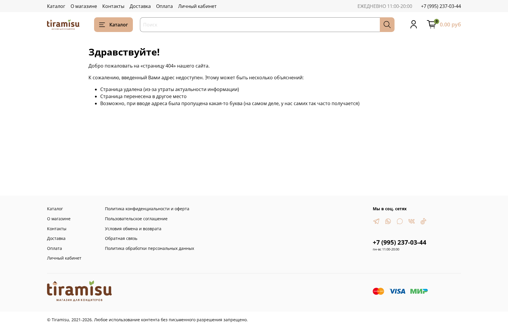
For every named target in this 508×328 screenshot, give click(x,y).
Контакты (113, 6)
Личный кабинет (197, 6)
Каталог (56, 6)
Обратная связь (121, 238)
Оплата (164, 6)
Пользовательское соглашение (136, 218)
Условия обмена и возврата (133, 228)
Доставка (140, 6)
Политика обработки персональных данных (149, 248)
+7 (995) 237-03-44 (441, 6)
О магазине (84, 6)
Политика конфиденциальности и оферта (147, 208)
